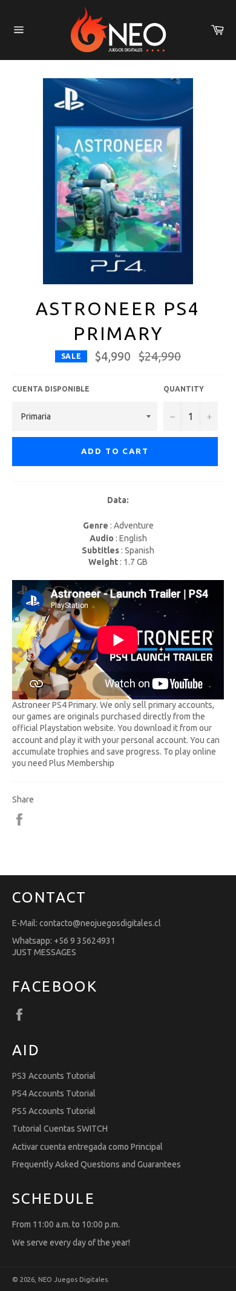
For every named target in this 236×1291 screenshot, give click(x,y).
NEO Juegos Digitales (73, 1279)
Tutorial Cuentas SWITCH (60, 1128)
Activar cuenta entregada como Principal (87, 1147)
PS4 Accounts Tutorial (54, 1093)
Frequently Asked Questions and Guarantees (96, 1164)
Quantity (183, 389)
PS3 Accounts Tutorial (54, 1076)
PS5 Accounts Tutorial (54, 1111)
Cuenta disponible (51, 389)
